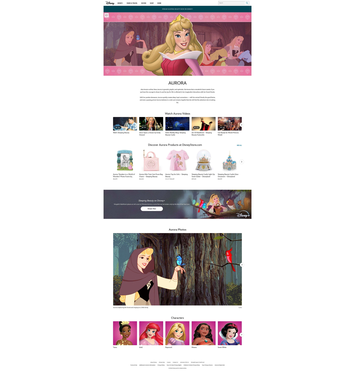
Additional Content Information (147, 365)
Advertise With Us (184, 362)
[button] (242, 125)
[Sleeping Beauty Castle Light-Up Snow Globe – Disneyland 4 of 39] (204, 160)
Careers (169, 362)
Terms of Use (133, 365)
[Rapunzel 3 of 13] (177, 333)
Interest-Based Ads (220, 365)
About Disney (153, 362)
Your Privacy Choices (207, 365)
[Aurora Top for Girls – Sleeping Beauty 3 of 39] (177, 160)
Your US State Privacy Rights (174, 365)
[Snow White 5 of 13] (230, 333)
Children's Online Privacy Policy (192, 365)
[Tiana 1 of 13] (125, 333)
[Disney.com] (109, 3)
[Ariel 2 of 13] (151, 333)
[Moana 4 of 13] (204, 333)
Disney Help (162, 362)
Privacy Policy (161, 365)
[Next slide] (239, 272)
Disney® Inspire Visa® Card (197, 362)
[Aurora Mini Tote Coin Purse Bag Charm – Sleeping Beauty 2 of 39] (151, 160)
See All (239, 145)
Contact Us (175, 362)
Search (247, 3)
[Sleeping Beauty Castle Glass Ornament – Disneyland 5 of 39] (230, 160)
